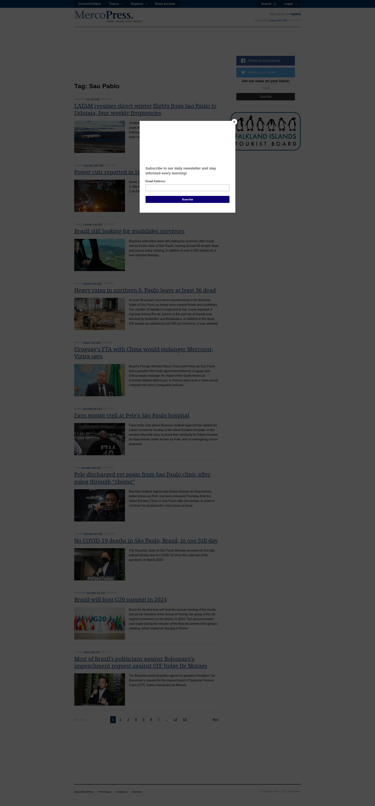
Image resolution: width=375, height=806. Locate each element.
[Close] (234, 122)
